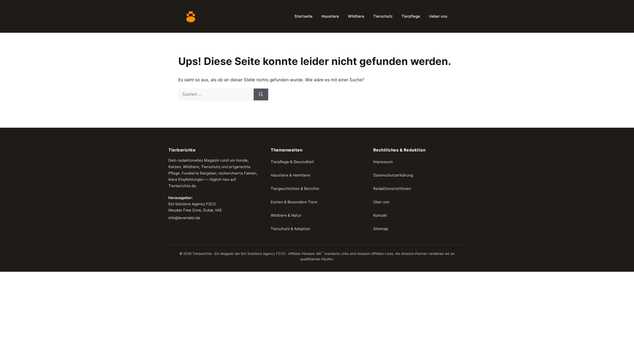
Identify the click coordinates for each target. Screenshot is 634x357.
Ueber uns (438, 16)
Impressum (383, 161)
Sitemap (380, 228)
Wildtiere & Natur (286, 215)
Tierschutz (383, 16)
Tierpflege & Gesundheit (292, 161)
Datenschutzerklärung (393, 175)
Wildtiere (356, 16)
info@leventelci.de (184, 218)
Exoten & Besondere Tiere (294, 202)
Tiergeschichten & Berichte (295, 188)
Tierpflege (410, 16)
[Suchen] (261, 94)
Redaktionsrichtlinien (392, 188)
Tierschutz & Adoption (290, 228)
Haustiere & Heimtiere (290, 175)
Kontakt (380, 215)
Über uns (381, 202)
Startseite (303, 16)
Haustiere (330, 16)
